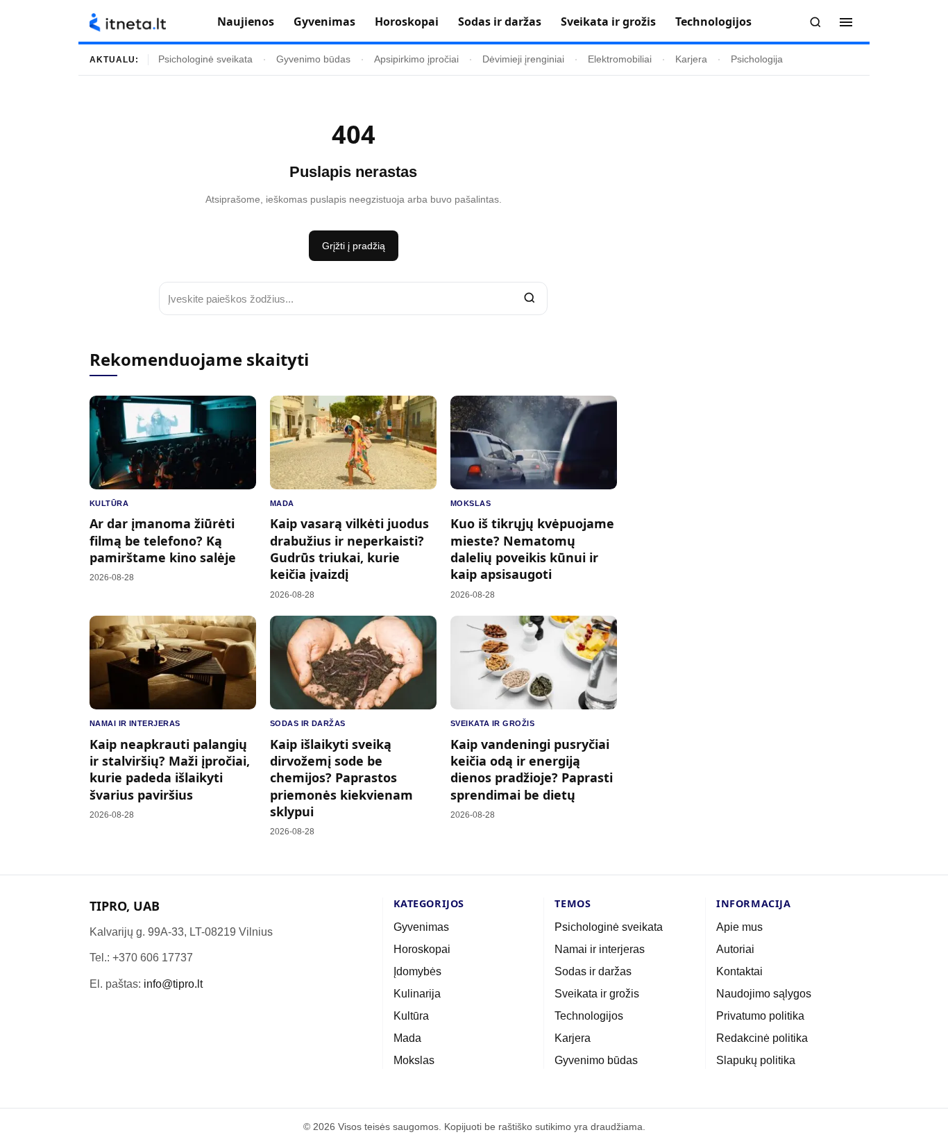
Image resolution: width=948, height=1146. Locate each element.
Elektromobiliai (620, 59)
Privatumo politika (760, 1016)
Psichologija (757, 59)
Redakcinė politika (762, 1038)
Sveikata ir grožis (608, 21)
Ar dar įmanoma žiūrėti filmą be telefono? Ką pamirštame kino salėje (163, 540)
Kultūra (109, 503)
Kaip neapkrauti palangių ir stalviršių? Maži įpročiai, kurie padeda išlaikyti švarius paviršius (170, 769)
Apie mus (739, 927)
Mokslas (470, 503)
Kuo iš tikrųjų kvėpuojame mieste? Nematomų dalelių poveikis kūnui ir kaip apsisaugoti (532, 548)
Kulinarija (417, 994)
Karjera (691, 59)
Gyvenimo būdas (313, 59)
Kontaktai (739, 971)
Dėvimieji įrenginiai (523, 59)
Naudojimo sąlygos (763, 994)
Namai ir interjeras (135, 723)
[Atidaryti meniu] (845, 22)
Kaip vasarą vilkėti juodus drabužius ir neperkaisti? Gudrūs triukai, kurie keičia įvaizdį (349, 548)
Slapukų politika (755, 1060)
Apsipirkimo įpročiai (416, 59)
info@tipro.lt (173, 984)
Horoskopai (407, 21)
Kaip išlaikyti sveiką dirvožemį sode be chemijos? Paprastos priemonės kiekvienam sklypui (341, 778)
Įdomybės (417, 971)
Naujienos (245, 21)
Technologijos (713, 21)
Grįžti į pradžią (353, 245)
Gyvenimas (324, 21)
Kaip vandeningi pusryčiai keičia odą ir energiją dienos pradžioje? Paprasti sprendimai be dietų (531, 769)
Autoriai (735, 949)
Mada (282, 503)
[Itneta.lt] (128, 22)
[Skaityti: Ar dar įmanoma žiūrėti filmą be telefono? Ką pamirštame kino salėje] (173, 442)
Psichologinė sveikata (205, 59)
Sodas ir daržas (499, 21)
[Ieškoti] (815, 22)
